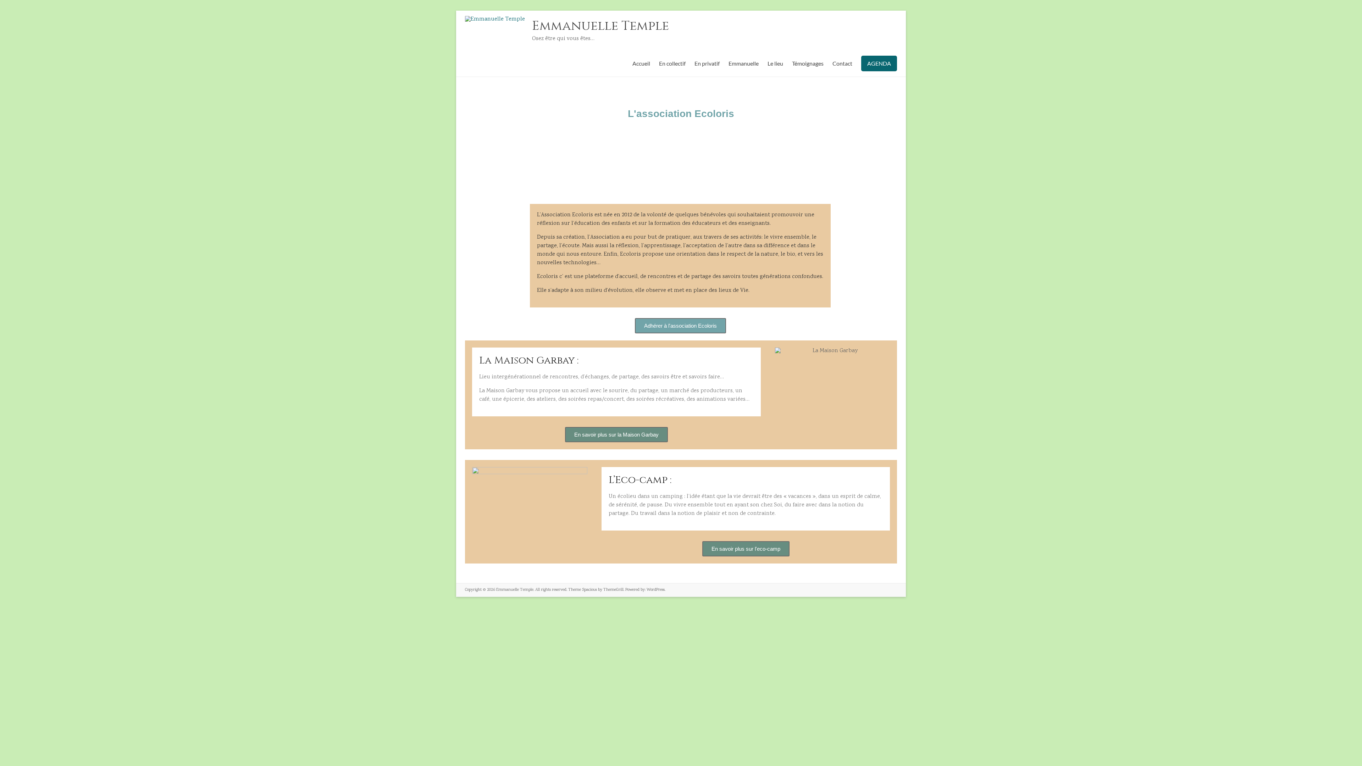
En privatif (707, 63)
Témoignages (808, 63)
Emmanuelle (744, 63)
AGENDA (879, 63)
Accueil (641, 63)
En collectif (672, 63)
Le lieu (775, 63)
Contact (842, 63)
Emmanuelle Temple (600, 25)
